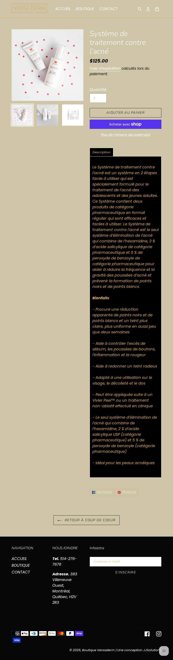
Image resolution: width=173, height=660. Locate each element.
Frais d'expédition (105, 68)
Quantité (98, 89)
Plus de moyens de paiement (125, 134)
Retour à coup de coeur (90, 520)
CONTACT (21, 572)
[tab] (101, 152)
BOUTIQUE (21, 565)
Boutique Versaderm (98, 650)
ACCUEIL (19, 558)
